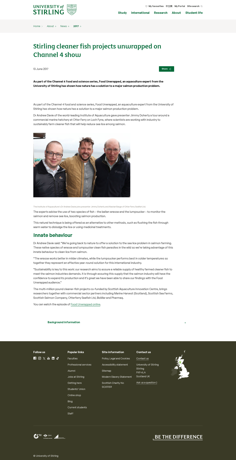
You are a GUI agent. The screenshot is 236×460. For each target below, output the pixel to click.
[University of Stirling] (54, 9)
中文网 (169, 6)
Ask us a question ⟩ (146, 382)
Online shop (74, 395)
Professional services (79, 364)
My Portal (180, 6)
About (176, 12)
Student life (194, 12)
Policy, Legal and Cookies (116, 358)
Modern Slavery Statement (117, 376)
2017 (76, 26)
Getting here (75, 382)
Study (122, 12)
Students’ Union (76, 389)
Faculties (73, 358)
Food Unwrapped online (85, 304)
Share (165, 69)
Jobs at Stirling (76, 376)
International (140, 12)
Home (36, 26)
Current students (77, 407)
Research (160, 12)
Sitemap (106, 370)
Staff (70, 413)
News (63, 26)
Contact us (142, 358)
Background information (64, 322)
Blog (70, 401)
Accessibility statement (115, 364)
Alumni (71, 370)
